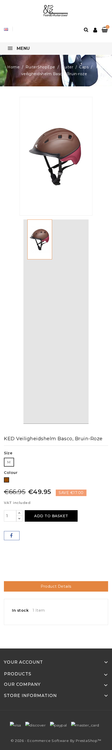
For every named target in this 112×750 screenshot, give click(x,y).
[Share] (11, 535)
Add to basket (51, 516)
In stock (20, 610)
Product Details (56, 586)
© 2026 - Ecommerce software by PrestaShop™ (56, 741)
